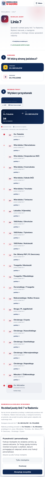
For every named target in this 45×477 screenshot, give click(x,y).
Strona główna (5, 12)
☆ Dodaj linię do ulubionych (20, 41)
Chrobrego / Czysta (17, 431)
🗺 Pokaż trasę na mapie (14, 105)
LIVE (5, 105)
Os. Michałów (37, 427)
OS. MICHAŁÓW (23, 423)
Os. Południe (26, 427)
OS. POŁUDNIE (34, 423)
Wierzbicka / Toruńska (23, 429)
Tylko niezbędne (22, 460)
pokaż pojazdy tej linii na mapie (21, 45)
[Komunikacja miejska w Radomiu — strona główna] (9, 3)
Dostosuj (22, 466)
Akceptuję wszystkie (22, 472)
